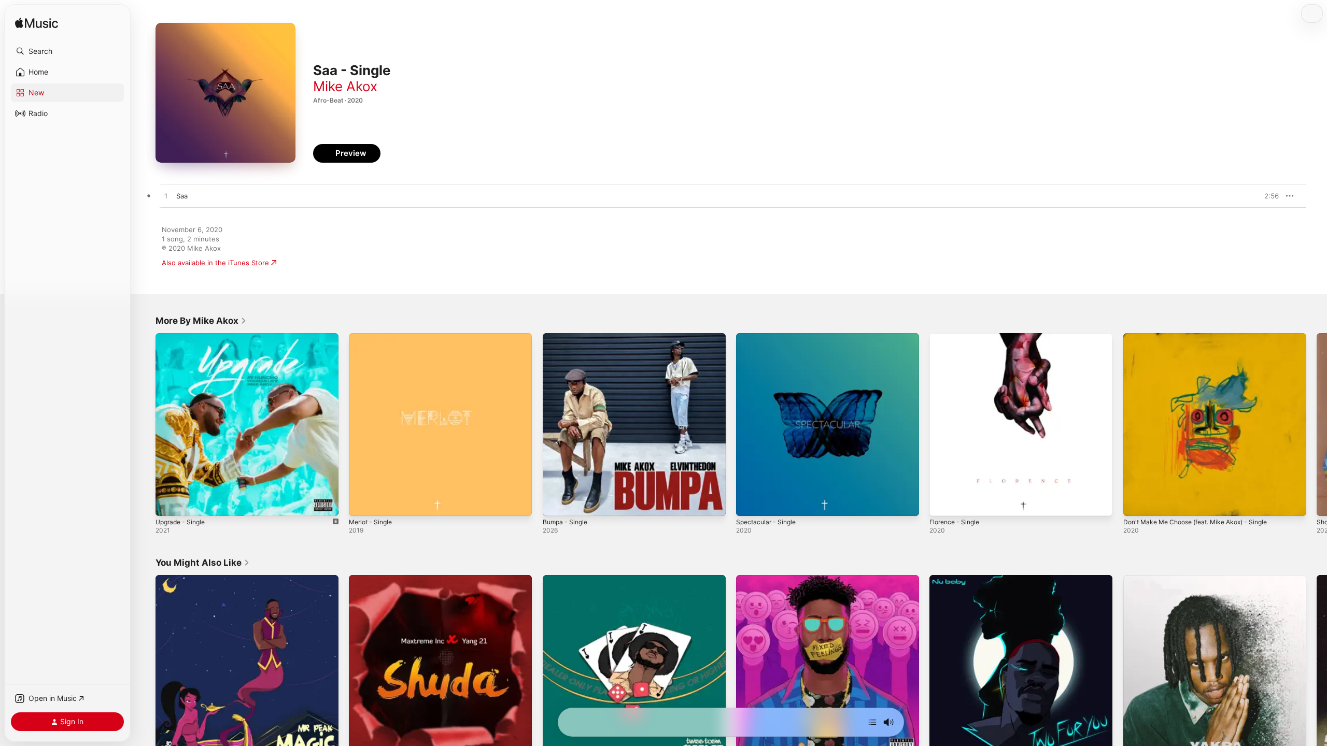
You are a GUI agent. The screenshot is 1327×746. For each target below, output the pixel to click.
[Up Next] (872, 722)
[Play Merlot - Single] (362, 503)
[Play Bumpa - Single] (555, 503)
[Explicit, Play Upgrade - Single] (168, 503)
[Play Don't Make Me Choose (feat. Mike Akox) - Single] (1136, 503)
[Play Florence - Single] (942, 503)
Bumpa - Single (567, 337)
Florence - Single (957, 337)
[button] (67, 51)
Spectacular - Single (768, 337)
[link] (201, 320)
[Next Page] (1316, 424)
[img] (36, 24)
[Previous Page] (145, 424)
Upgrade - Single (183, 337)
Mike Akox (345, 86)
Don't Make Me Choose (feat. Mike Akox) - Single (1203, 337)
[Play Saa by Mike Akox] (166, 196)
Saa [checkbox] (182, 196)
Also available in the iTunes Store (215, 263)
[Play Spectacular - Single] (749, 503)
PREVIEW (1267, 196)
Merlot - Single (373, 337)
